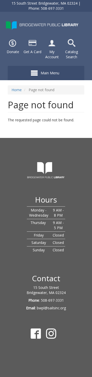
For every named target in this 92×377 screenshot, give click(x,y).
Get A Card (32, 51)
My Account (52, 54)
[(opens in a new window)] (52, 42)
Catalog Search (71, 54)
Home (17, 89)
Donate (13, 51)
